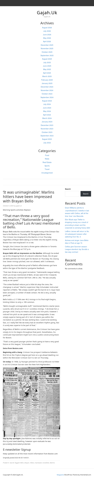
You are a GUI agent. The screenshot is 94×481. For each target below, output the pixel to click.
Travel (47, 169)
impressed (38, 463)
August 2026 (47, 27)
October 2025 (47, 52)
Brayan (26, 463)
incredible (45, 463)
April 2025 (47, 73)
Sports (47, 165)
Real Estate (47, 162)
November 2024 (47, 90)
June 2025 (47, 66)
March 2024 (47, 118)
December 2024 (47, 86)
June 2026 (47, 34)
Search (68, 189)
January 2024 (47, 121)
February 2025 (47, 80)
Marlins (52, 463)
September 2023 (47, 135)
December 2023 (47, 125)
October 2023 (47, 132)
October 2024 (47, 93)
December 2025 (47, 45)
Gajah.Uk (47, 13)
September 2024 (47, 97)
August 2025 (47, 59)
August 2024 (47, 100)
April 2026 (47, 41)
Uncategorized (47, 172)
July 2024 (47, 104)
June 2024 (47, 107)
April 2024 (47, 114)
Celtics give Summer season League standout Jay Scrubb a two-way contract (77, 249)
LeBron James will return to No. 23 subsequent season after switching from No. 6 (77, 234)
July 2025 (47, 62)
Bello (22, 463)
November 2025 (47, 48)
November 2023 (47, 128)
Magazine (60, 475)
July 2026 (47, 31)
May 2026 (47, 38)
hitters (32, 463)
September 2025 (47, 55)
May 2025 (47, 69)
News (47, 158)
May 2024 (47, 111)
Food (47, 155)
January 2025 (47, 83)
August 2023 (47, 139)
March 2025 (47, 76)
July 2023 (47, 142)
